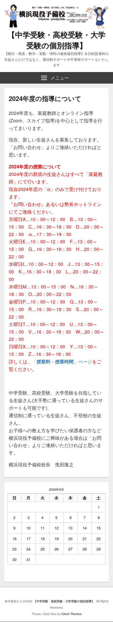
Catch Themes (71, 614)
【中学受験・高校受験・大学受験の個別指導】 (56, 40)
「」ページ (62, 361)
